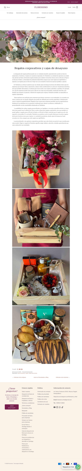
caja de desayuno (21, 373)
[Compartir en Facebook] (19, 369)
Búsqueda (24, 410)
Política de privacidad (43, 394)
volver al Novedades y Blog (41, 377)
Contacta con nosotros (47, 13)
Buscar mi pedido (60, 13)
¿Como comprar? (74, 2)
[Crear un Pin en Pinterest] (21, 369)
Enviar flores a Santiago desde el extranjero (26, 426)
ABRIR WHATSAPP (11, 407)
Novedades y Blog (27, 408)
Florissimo (10, 463)
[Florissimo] (41, 7)
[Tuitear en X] (17, 369)
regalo (27, 373)
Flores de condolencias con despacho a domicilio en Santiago (28, 439)
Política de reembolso (27, 413)
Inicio (69, 2)
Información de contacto (43, 391)
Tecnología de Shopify (18, 463)
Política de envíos (42, 399)
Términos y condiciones (28, 403)
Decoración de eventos (21, 13)
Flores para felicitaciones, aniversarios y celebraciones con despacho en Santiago (28, 447)
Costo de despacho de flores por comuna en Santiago (28, 433)
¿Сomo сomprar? (41, 17)
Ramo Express (71, 13)
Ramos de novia (35, 13)
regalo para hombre (33, 373)
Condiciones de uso (42, 402)
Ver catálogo (10, 13)
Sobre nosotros (26, 391)
